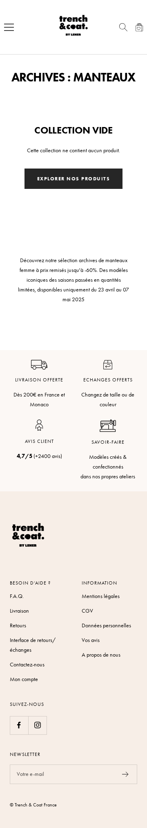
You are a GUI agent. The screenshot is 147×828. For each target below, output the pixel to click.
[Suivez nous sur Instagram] (37, 725)
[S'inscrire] (125, 774)
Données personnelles (106, 625)
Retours (18, 625)
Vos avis (91, 640)
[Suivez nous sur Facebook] (19, 725)
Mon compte (24, 679)
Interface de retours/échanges (33, 645)
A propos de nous (101, 654)
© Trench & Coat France (33, 805)
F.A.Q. (17, 596)
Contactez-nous (27, 664)
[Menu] (9, 27)
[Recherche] (123, 27)
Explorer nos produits (73, 178)
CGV (87, 610)
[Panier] (139, 27)
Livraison (19, 610)
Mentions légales (101, 596)
